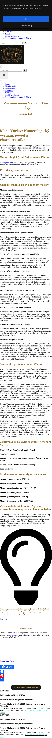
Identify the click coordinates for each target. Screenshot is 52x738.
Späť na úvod (7, 661)
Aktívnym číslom (6, 163)
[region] (26, 15)
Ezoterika (9, 31)
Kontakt (8, 84)
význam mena (10, 635)
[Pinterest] (26, 676)
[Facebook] (26, 672)
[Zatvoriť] (4, 75)
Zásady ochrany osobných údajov (18, 38)
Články (8, 34)
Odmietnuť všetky (26, 26)
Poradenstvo (10, 88)
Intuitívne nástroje (12, 36)
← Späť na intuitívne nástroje (26, 687)
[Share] (26, 679)
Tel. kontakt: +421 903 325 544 (12, 695)
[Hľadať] (25, 42)
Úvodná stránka (11, 86)
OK (26, 19)
